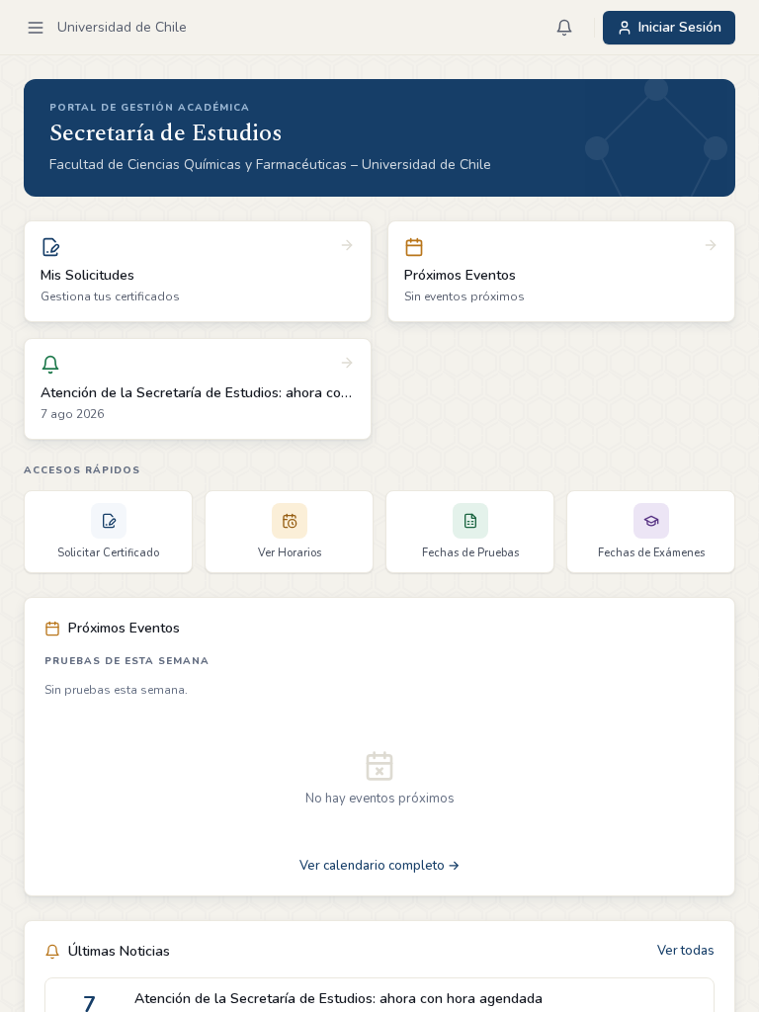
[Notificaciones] (564, 27)
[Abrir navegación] (35, 27)
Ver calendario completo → (379, 866)
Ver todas (686, 951)
